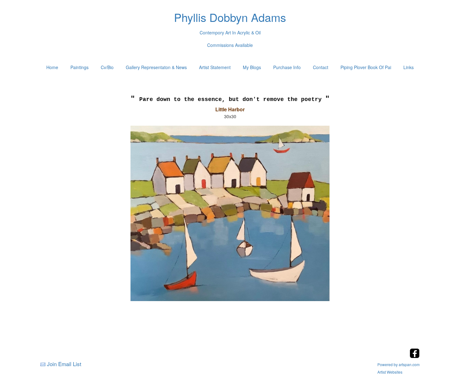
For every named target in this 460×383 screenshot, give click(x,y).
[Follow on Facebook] (415, 356)
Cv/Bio (107, 67)
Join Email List (64, 364)
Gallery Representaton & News (156, 67)
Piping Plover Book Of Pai (365, 67)
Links (408, 67)
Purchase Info (287, 67)
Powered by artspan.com (398, 364)
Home (52, 67)
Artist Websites (389, 372)
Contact (320, 67)
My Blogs (252, 67)
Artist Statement (215, 67)
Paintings (79, 67)
